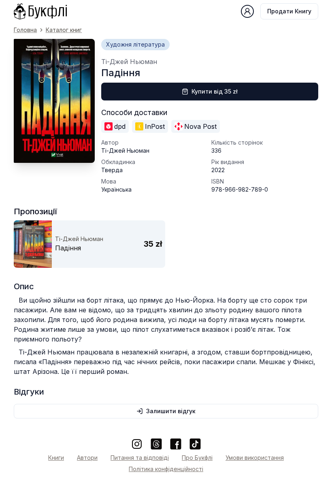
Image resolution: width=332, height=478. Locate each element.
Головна (25, 29)
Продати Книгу (289, 11)
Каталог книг (64, 29)
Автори (87, 457)
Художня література (135, 44)
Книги (56, 457)
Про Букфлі (197, 457)
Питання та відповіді (140, 457)
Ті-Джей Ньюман (129, 62)
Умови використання (255, 457)
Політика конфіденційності (166, 468)
